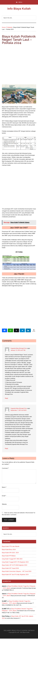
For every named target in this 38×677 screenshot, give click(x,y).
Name (4, 487)
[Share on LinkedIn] (28, 330)
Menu (20, 2)
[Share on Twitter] (16, 330)
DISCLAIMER (7, 630)
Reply (6, 398)
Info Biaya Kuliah (19, 8)
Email (4, 496)
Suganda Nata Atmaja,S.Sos (19, 348)
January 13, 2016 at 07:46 (18, 350)
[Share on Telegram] (22, 330)
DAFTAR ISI (31, 630)
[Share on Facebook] (4, 330)
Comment (5, 468)
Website (4, 504)
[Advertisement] (19, 65)
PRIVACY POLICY (16, 630)
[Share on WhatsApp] (10, 330)
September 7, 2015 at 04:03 (18, 410)
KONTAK (24, 630)
